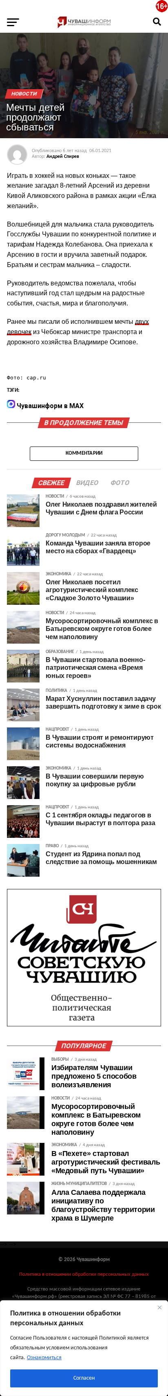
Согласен (84, 1378)
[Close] (159, 1307)
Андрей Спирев (62, 156)
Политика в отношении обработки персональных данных (84, 1274)
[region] (84, 1348)
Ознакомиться (44, 1358)
